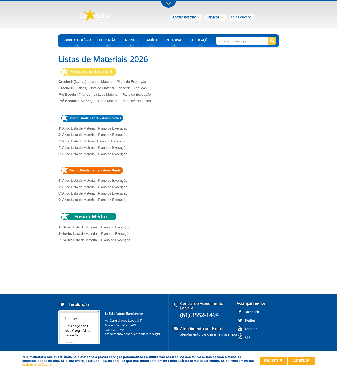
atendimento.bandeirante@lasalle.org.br (132, 334)
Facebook (252, 312)
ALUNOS (131, 40)
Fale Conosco (241, 17)
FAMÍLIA (151, 40)
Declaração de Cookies (37, 364)
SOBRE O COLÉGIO (77, 40)
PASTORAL (174, 40)
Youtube (251, 329)
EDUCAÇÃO (107, 40)
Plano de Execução (132, 82)
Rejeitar (273, 361)
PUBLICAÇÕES (200, 40)
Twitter (250, 320)
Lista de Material (101, 82)
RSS (247, 337)
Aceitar (301, 361)
